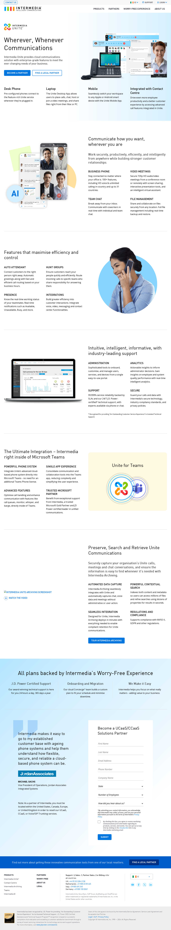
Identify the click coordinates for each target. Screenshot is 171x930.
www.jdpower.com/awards (46, 925)
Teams (7, 890)
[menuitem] (98, 9)
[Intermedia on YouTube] (132, 881)
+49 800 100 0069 (81, 889)
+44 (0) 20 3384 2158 (77, 881)
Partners (114, 8)
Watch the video (18, 598)
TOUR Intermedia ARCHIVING (106, 640)
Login (162, 2)
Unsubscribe (123, 828)
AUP (95, 917)
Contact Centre (10, 882)
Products (98, 8)
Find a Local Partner (47, 73)
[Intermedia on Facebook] (138, 881)
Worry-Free (42, 879)
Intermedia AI (9, 894)
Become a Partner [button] (17, 73)
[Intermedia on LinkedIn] (150, 881)
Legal (39, 886)
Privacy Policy (103, 917)
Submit (105, 837)
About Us (160, 8)
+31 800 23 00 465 (84, 883)
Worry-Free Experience (137, 8)
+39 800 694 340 (76, 886)
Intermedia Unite (11, 879)
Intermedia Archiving (13, 886)
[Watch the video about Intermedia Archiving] (43, 592)
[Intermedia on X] (144, 881)
